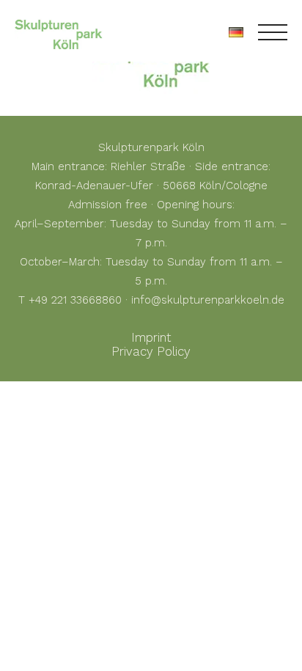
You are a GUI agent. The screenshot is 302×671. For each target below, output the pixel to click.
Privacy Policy (151, 351)
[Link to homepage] (59, 32)
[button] (26, 644)
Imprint (151, 337)
